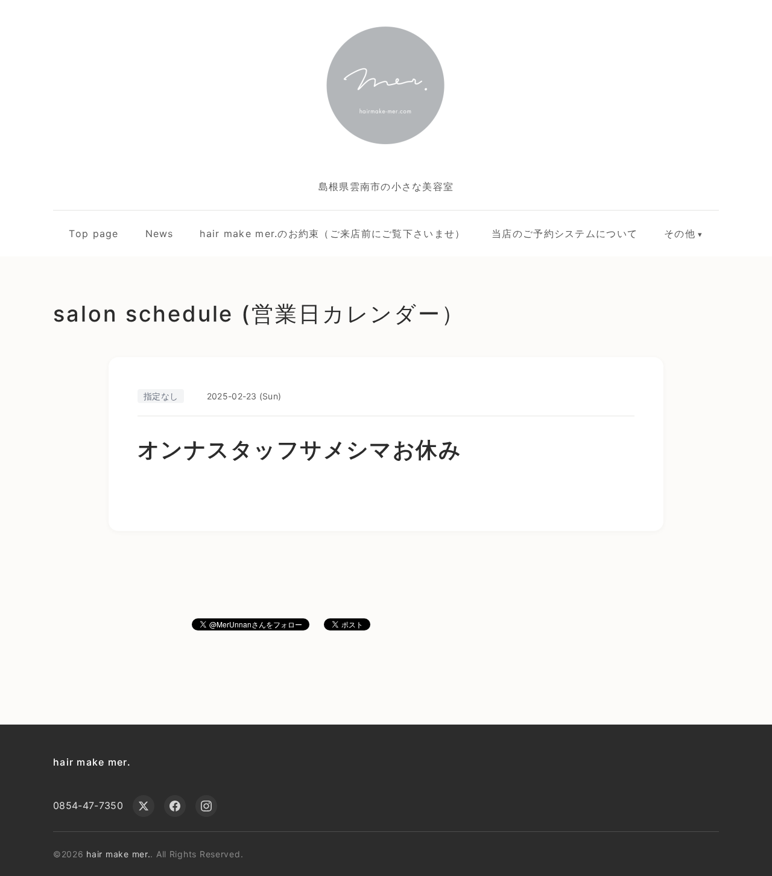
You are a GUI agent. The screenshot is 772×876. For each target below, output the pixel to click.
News (159, 233)
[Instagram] (206, 806)
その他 (679, 233)
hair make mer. (92, 762)
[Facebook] (175, 806)
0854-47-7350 (88, 805)
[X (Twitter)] (143, 806)
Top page (93, 233)
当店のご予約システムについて (565, 233)
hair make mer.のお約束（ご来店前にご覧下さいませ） (332, 233)
